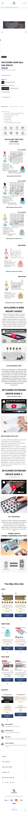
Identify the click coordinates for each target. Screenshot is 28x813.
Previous (2, 32)
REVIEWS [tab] (22, 107)
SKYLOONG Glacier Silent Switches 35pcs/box (7, 640)
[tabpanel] (14, 25)
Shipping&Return (7, 97)
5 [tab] (0, 46)
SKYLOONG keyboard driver (10, 123)
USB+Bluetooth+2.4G (10, 82)
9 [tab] (0, 52)
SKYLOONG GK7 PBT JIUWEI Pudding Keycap (7, 673)
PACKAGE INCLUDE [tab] (13, 107)
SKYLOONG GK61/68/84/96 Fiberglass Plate (20, 707)
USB (3, 82)
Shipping (3, 70)
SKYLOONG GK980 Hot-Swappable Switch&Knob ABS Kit (20, 607)
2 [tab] (0, 41)
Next (26, 32)
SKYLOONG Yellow (14, 88)
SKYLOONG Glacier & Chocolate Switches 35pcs (20, 640)
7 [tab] (0, 49)
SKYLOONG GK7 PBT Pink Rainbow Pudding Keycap (20, 673)
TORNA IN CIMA (14, 810)
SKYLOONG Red (5, 88)
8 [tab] (0, 51)
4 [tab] (0, 44)
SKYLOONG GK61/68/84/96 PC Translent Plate (7, 707)
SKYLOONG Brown (6, 92)
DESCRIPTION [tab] (4, 107)
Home (2, 7)
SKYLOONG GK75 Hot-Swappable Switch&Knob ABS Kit (7, 607)
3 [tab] (0, 43)
